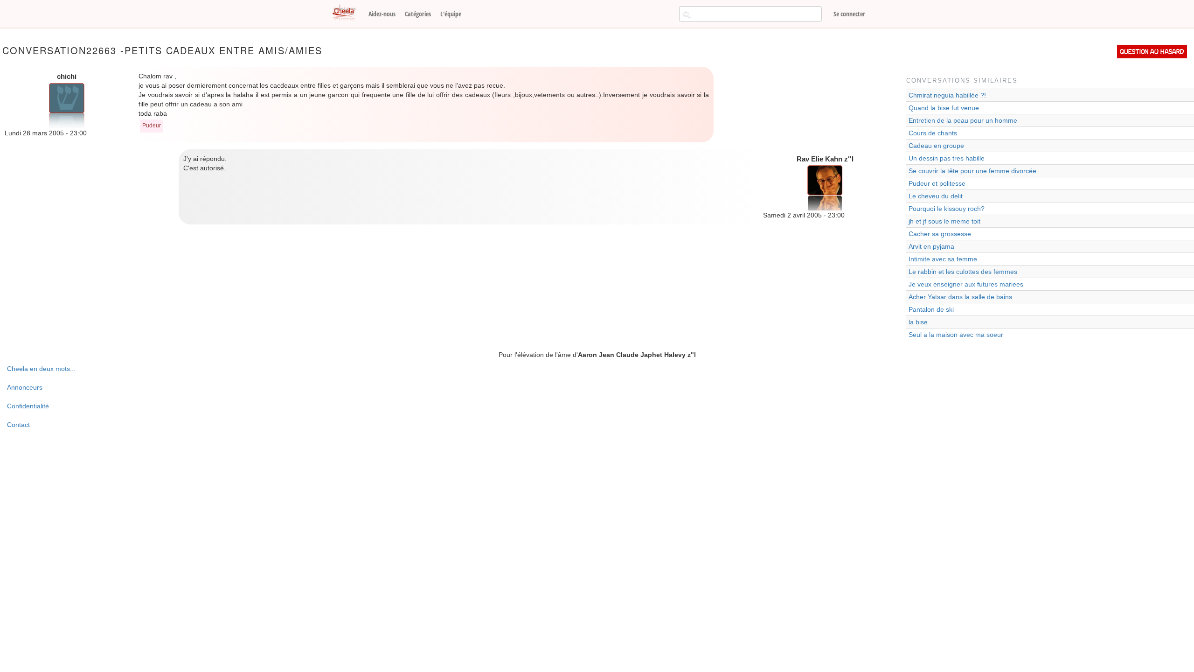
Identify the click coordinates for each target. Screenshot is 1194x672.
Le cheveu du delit (936, 196)
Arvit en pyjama (931, 246)
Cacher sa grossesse (940, 234)
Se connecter (849, 13)
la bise (918, 322)
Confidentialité (28, 406)
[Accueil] (347, 13)
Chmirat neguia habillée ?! (947, 95)
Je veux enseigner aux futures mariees (966, 284)
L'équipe (450, 13)
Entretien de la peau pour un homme (963, 120)
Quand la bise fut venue (944, 108)
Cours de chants (933, 133)
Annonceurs (24, 387)
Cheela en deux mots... (41, 368)
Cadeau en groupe (936, 145)
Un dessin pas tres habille (947, 158)
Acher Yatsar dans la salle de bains (960, 297)
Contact (18, 424)
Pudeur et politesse (937, 183)
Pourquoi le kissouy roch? (947, 208)
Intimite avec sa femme (943, 259)
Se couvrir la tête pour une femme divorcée (972, 171)
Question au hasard (1152, 52)
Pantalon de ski (931, 309)
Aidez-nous (382, 13)
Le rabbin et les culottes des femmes (963, 271)
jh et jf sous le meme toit (944, 221)
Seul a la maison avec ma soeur (956, 334)
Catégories (418, 13)
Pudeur (151, 125)
